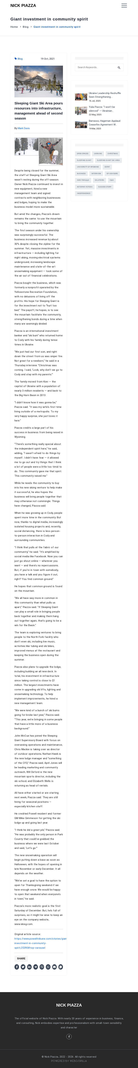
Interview (96, 173)
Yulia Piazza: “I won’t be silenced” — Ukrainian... (102, 108)
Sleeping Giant (84, 160)
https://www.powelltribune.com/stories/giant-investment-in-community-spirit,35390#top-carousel (41, 943)
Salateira (99, 180)
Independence (83, 193)
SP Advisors (112, 173)
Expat (107, 167)
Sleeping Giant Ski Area (108, 160)
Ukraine (98, 153)
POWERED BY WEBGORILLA (69, 1061)
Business (81, 173)
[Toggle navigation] (124, 5)
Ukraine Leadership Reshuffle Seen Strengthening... (105, 95)
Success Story (104, 187)
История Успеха (85, 187)
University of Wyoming (88, 167)
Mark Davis (24, 128)
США (112, 180)
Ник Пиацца (83, 180)
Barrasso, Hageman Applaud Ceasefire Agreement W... (104, 122)
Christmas (113, 153)
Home (14, 26)
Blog (25, 26)
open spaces (82, 153)
